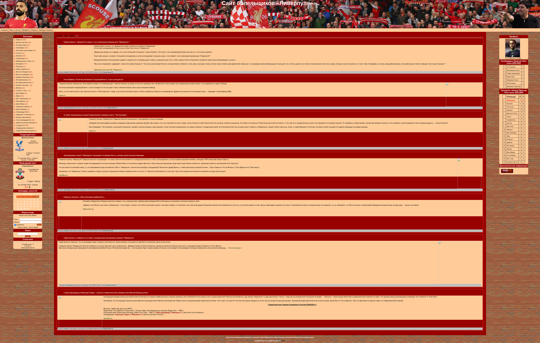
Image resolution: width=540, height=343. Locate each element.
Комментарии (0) (108, 72)
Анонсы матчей (21, 42)
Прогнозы (19, 66)
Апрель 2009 (27, 194)
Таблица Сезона (45, 30)
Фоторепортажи (21, 80)
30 (28, 209)
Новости (19, 40)
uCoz (283, 341)
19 (37, 204)
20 (18, 206)
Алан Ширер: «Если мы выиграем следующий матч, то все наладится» (93, 80)
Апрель (72, 35)
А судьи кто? (20, 125)
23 (28, 206)
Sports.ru (62, 95)
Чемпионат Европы (23, 106)
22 (24, 206)
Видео (18, 96)
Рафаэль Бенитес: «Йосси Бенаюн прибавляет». (84, 197)
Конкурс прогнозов (22, 117)
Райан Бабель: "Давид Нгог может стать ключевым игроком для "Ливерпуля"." (97, 42)
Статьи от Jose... (22, 90)
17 (31, 204)
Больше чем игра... (23, 85)
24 (31, 206)
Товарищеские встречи (24, 128)
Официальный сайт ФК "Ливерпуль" (108, 70)
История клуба (21, 45)
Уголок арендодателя (23, 120)
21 (21, 206)
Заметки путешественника (25, 122)
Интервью (19, 64)
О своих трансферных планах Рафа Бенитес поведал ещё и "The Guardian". (95, 115)
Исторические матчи (23, 82)
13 (18, 204)
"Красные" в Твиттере (24, 114)
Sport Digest (20, 93)
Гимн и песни (14, 30)
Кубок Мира (20, 104)
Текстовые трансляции (24, 50)
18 (34, 204)
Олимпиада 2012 (22, 112)
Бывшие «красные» (23, 77)
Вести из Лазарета (22, 72)
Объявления (20, 58)
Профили (26, 30)
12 (37, 201)
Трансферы (20, 48)
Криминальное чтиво (23, 61)
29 (24, 209)
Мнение (18, 88)
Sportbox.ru (108, 318)
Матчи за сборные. (22, 74)
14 (21, 204)
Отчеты (18, 53)
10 (31, 201)
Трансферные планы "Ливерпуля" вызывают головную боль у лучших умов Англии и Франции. (104, 155)
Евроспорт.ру (88, 209)
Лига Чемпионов (22, 98)
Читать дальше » (235, 248)
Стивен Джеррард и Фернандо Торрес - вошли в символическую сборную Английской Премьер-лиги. (106, 293)
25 (34, 206)
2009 (66, 35)
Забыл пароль (23, 227)
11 (34, 201)
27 (18, 209)
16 (28, 204)
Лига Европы (20, 101)
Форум (34, 30)
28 (21, 209)
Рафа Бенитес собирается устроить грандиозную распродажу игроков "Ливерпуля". (99, 238)
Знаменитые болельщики (25, 131)
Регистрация (33, 227)
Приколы (19, 56)
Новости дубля (21, 69)
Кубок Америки (21, 109)
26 (37, 206)
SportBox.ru (63, 175)
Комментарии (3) (110, 190)
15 (24, 204)
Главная (4, 30)
